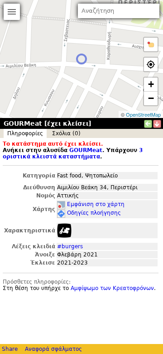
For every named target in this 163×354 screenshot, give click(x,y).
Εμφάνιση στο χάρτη (96, 204)
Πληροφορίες (25, 133)
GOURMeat (85, 150)
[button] (151, 44)
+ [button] (151, 84)
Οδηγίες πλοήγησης (94, 213)
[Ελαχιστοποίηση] (157, 124)
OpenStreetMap (143, 114)
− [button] (151, 98)
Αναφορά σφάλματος (53, 349)
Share (10, 349)
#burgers (70, 246)
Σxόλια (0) (66, 133)
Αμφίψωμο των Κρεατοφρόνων (112, 288)
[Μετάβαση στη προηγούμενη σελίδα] (148, 124)
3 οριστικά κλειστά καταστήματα (73, 153)
